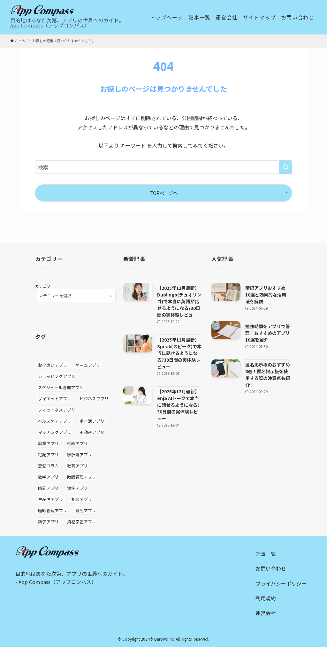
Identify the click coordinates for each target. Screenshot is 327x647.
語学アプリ (48, 522)
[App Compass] (42, 10)
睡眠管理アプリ (52, 510)
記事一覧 (265, 554)
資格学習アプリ (81, 522)
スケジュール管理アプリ (60, 387)
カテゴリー (44, 286)
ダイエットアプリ (54, 399)
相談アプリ (81, 499)
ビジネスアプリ (94, 399)
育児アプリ (85, 510)
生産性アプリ (50, 499)
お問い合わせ (270, 568)
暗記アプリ (48, 488)
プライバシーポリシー (281, 583)
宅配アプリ (48, 454)
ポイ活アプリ (92, 421)
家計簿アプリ (79, 454)
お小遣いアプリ (52, 365)
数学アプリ (48, 477)
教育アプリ (77, 466)
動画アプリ (77, 443)
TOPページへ (164, 192)
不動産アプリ (92, 432)
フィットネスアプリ (56, 410)
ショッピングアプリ (56, 376)
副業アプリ (48, 443)
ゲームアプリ (87, 365)
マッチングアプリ (54, 432)
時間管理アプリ (81, 477)
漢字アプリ (77, 488)
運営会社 (265, 613)
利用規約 (265, 598)
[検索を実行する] (285, 167)
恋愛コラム (48, 466)
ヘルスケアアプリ (54, 421)
